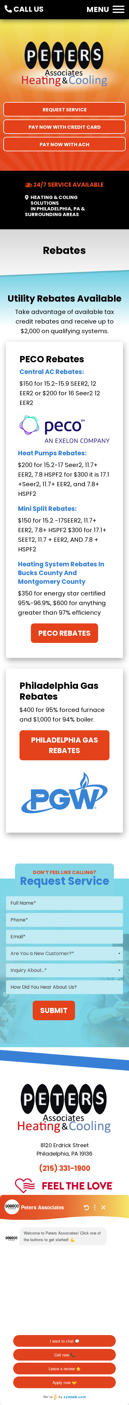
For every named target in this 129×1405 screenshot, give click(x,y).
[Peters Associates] (64, 67)
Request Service (65, 109)
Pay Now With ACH (64, 144)
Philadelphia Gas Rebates (64, 745)
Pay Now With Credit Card (64, 127)
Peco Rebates (64, 633)
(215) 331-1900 (64, 1168)
